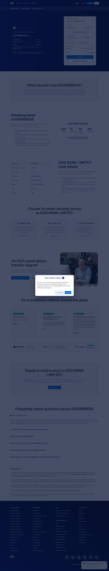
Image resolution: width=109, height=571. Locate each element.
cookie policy (47, 287)
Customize (60, 292)
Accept (68, 292)
